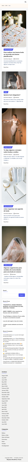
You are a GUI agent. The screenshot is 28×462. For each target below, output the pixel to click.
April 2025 (4, 409)
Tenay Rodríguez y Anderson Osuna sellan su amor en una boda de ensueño (14, 317)
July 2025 (4, 403)
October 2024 (5, 419)
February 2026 (5, 388)
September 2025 (6, 398)
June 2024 (4, 424)
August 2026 (5, 375)
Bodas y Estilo (8, 147)
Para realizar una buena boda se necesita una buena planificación (14, 54)
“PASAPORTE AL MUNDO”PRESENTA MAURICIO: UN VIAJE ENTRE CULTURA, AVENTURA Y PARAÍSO (13, 306)
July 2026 (4, 377)
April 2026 (4, 384)
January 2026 (5, 390)
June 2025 (4, 405)
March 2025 (4, 411)
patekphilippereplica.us (8, 338)
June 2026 (4, 379)
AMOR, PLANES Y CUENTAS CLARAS (13, 359)
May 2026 (4, 382)
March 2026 (4, 386)
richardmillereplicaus (8, 334)
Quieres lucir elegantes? (12, 95)
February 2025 (5, 413)
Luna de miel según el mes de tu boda (13, 321)
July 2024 (4, 422)
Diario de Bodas (8, 49)
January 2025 (5, 415)
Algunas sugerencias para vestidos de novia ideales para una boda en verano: (13, 270)
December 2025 (5, 392)
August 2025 (5, 401)
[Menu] (25, 1)
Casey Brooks (6, 361)
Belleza (3, 433)
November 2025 (5, 394)
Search (5, 290)
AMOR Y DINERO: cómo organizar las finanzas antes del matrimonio (12, 312)
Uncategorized (5, 445)
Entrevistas (4, 439)
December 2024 (5, 417)
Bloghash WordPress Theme (14, 459)
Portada (4, 443)
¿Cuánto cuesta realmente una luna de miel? (13, 325)
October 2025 (5, 396)
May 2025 (4, 407)
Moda (6, 92)
